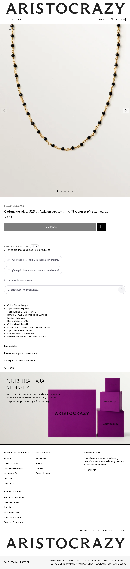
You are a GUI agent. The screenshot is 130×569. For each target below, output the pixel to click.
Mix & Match (20, 206)
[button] (6, 20)
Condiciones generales (62, 560)
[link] (90, 470)
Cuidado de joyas (12, 512)
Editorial (8, 478)
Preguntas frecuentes (14, 497)
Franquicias (9, 483)
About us (8, 458)
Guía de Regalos (43, 473)
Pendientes (41, 458)
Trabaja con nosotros (13, 468)
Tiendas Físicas (11, 463)
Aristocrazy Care (11, 473)
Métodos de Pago (12, 502)
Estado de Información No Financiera (72, 564)
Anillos (39, 463)
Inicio (12, 29)
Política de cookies (115, 560)
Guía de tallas (10, 507)
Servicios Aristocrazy (13, 522)
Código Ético (103, 564)
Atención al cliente (12, 517)
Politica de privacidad (89, 560)
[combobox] (11, 562)
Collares (39, 468)
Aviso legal (119, 564)
